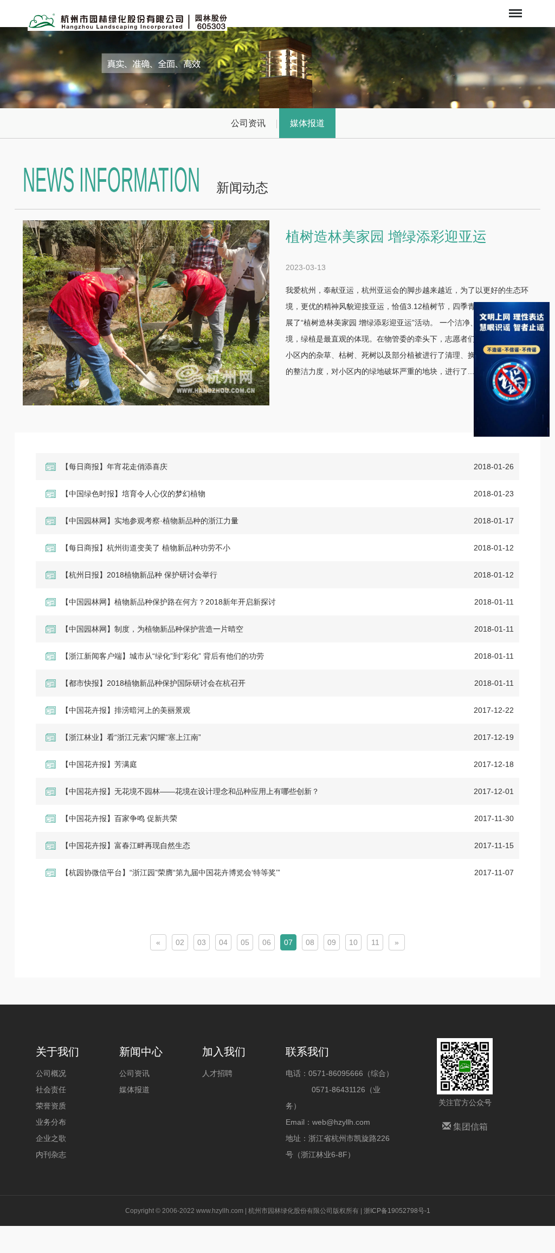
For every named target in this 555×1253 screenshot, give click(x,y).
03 (201, 942)
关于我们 (57, 1052)
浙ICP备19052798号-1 (397, 1211)
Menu (514, 6)
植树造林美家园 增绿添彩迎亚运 (386, 236)
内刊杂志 (51, 1154)
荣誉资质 (51, 1105)
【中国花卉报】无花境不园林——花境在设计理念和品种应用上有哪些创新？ (190, 791)
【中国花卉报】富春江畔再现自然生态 (125, 845)
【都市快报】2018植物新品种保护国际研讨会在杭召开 (153, 683)
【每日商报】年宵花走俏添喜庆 (114, 466)
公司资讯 (248, 123)
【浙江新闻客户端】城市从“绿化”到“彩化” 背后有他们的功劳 (162, 656)
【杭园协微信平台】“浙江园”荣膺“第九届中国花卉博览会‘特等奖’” (170, 872)
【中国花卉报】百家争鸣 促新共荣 (119, 818)
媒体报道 (307, 123)
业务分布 (51, 1122)
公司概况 (51, 1073)
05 (245, 942)
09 (331, 942)
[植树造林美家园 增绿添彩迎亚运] (146, 312)
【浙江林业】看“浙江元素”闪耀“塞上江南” (131, 737)
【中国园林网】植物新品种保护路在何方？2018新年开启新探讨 (168, 602)
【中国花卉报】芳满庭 (99, 764)
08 (310, 942)
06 (266, 942)
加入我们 (224, 1052)
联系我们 (307, 1052)
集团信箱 (469, 1126)
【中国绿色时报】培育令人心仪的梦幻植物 (133, 493)
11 (375, 942)
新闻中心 (141, 1052)
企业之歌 (51, 1138)
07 (288, 942)
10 (353, 942)
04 (223, 942)
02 (180, 942)
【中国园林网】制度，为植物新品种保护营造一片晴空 (152, 629)
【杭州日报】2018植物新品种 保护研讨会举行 (139, 574)
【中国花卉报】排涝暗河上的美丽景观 (125, 710)
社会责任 (51, 1089)
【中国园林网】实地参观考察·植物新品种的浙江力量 (149, 520)
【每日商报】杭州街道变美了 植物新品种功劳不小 (145, 547)
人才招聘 (217, 1073)
